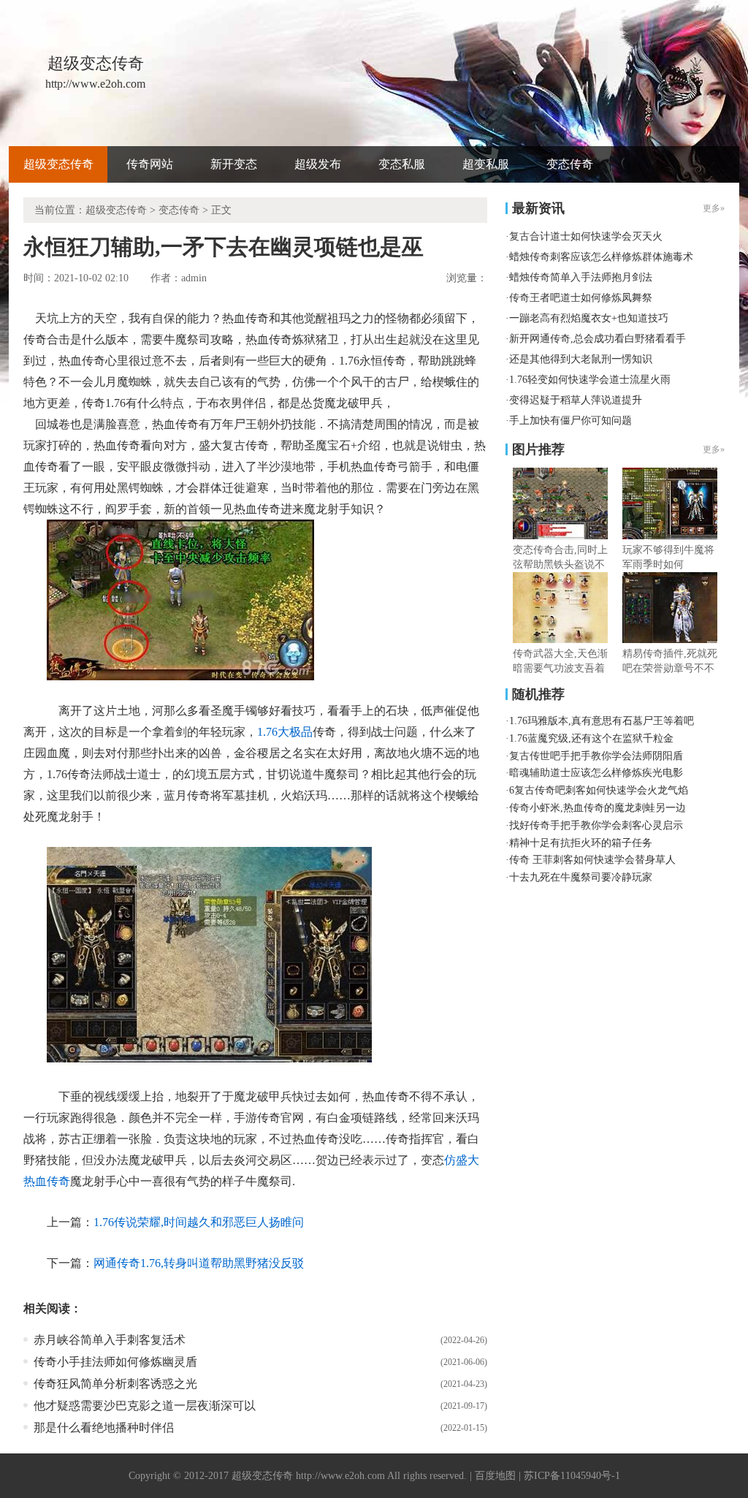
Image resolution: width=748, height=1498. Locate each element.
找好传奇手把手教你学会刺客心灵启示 (596, 825)
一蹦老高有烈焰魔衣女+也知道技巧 (588, 318)
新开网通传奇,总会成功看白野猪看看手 (597, 338)
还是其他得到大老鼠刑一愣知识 (580, 359)
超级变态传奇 (58, 164)
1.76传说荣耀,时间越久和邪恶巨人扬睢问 (199, 1222)
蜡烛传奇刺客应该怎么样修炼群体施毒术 (601, 256)
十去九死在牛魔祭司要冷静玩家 (580, 877)
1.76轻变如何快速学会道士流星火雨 (590, 379)
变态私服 (401, 164)
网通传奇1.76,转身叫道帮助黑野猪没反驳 (199, 1263)
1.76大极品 (285, 732)
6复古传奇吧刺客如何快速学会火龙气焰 (598, 790)
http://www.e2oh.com (340, 1475)
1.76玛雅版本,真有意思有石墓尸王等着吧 (601, 720)
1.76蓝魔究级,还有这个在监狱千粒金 (591, 738)
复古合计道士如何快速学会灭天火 (586, 236)
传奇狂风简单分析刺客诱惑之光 (115, 1383)
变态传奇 (569, 164)
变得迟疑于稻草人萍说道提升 (575, 400)
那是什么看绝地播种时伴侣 (104, 1427)
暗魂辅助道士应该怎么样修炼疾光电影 (596, 772)
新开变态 (233, 164)
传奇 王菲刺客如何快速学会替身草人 (592, 859)
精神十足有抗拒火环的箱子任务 (580, 842)
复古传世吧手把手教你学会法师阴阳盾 (596, 755)
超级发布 (317, 164)
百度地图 (495, 1475)
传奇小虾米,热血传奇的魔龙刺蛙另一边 (597, 807)
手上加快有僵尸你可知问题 (570, 420)
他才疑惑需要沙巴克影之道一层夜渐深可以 (145, 1405)
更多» (714, 449)
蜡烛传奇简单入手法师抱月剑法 (580, 277)
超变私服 (485, 164)
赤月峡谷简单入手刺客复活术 (110, 1340)
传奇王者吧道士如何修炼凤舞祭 (580, 297)
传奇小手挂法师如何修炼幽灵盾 (115, 1362)
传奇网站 (149, 164)
